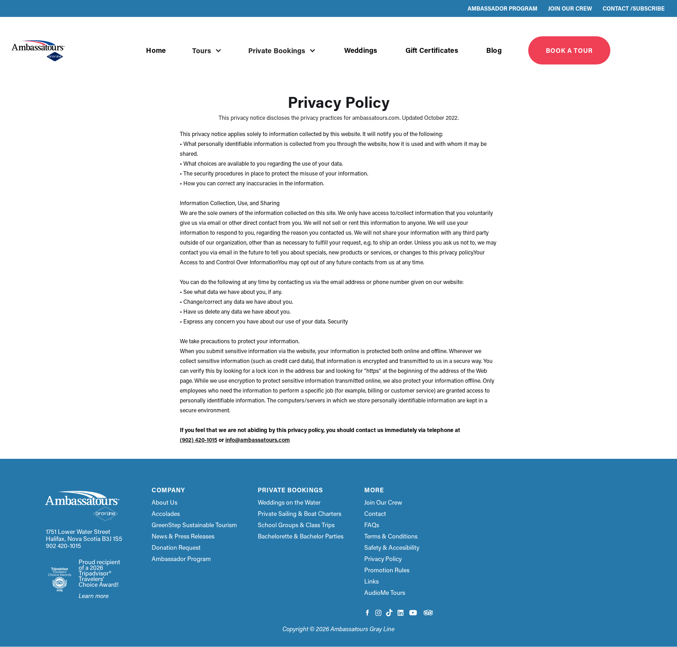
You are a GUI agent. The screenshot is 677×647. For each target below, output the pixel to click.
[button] (208, 50)
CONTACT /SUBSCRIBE (634, 8)
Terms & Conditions (390, 536)
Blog (494, 50)
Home (156, 50)
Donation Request (176, 547)
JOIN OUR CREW (570, 8)
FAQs (371, 525)
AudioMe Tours (384, 593)
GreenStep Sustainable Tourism (194, 525)
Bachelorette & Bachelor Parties (300, 536)
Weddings (360, 50)
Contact (375, 514)
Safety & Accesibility (391, 547)
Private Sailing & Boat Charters (299, 514)
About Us (164, 502)
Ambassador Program (181, 559)
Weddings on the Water (289, 502)
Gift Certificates (431, 50)
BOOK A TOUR (569, 50)
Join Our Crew (383, 502)
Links (371, 581)
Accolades (166, 514)
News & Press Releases (183, 536)
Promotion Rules (386, 570)
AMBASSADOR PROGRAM (502, 8)
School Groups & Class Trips (296, 525)
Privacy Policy (383, 559)
